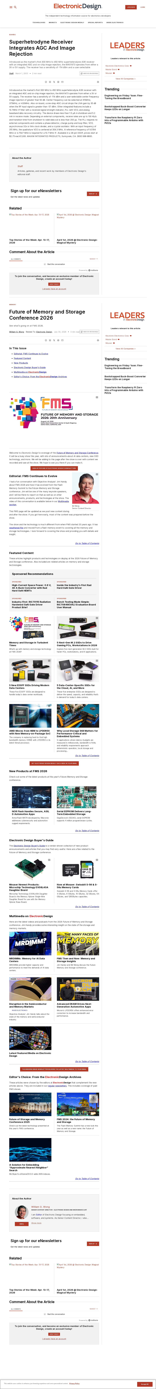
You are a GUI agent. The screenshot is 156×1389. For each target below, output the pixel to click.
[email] (62, 82)
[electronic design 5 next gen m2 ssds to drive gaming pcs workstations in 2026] (78, 627)
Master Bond (111, 69)
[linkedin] (50, 82)
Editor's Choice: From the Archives (40, 376)
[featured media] (30, 1038)
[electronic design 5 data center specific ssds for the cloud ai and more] (78, 670)
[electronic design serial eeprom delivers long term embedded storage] (76, 797)
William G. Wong (16, 332)
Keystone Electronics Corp (117, 66)
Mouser (109, 73)
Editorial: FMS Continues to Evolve (31, 354)
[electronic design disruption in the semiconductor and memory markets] (30, 989)
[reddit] (58, 82)
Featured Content (22, 358)
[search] (15, 7)
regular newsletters (57, 1086)
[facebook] (46, 82)
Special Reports (95, 22)
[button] (11, 7)
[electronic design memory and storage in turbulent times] (30, 627)
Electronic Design (44, 332)
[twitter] (54, 82)
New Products (21, 363)
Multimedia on (30, 372)
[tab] (15, 259)
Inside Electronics (115, 22)
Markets (53, 22)
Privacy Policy (74, 1383)
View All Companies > (126, 79)
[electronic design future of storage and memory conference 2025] (30, 1104)
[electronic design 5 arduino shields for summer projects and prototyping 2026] (30, 670)
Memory (12, 304)
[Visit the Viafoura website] (93, 270)
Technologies (39, 22)
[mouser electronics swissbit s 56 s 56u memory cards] (78, 869)
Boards (12, 34)
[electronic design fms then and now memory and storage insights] (78, 943)
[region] (54, 265)
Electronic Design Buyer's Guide (30, 367)
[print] (98, 82)
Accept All (144, 1384)
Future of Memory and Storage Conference (77, 453)
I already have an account (54, 289)
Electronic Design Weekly (72, 22)
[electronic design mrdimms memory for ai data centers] (30, 943)
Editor (39, 1214)
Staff (11, 73)
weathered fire (16, 528)
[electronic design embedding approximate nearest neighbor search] (30, 1150)
